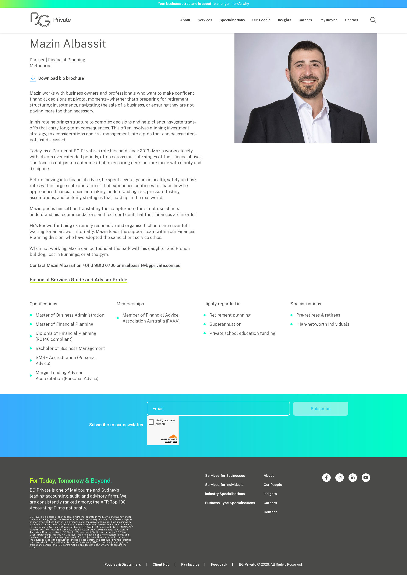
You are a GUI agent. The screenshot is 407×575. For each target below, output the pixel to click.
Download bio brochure (61, 78)
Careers (305, 20)
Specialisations (232, 20)
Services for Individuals (224, 485)
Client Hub (161, 564)
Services (205, 20)
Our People (261, 20)
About (185, 20)
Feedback (219, 564)
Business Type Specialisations (230, 503)
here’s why (240, 4)
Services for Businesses (225, 476)
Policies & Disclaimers (123, 564)
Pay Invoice (328, 20)
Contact (351, 20)
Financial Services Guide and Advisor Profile (78, 279)
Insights (284, 20)
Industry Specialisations (225, 494)
